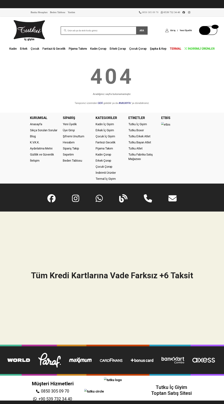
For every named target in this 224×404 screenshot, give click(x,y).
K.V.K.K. (35, 142)
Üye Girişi (69, 130)
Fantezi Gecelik (105, 142)
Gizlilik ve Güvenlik (42, 154)
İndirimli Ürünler (106, 172)
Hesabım (69, 142)
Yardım (71, 12)
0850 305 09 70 (55, 391)
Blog (33, 136)
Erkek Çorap (103, 160)
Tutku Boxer (136, 130)
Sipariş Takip (71, 148)
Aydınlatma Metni (41, 148)
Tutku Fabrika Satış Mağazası (140, 157)
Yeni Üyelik (70, 124)
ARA (142, 30)
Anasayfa (36, 124)
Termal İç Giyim (106, 178)
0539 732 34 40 (172, 12)
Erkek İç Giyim (105, 130)
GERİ (100, 103)
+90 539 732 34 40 (55, 399)
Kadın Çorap (103, 154)
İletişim (35, 160)
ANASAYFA (125, 103)
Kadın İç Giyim (105, 124)
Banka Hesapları (39, 12)
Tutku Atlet (135, 148)
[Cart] (208, 30)
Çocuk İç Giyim (105, 136)
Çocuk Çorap (104, 166)
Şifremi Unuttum (73, 136)
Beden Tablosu (57, 12)
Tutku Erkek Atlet (139, 136)
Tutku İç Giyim (137, 124)
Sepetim (68, 154)
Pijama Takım (104, 148)
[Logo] (29, 30)
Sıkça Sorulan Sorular (43, 130)
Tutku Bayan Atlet (139, 142)
